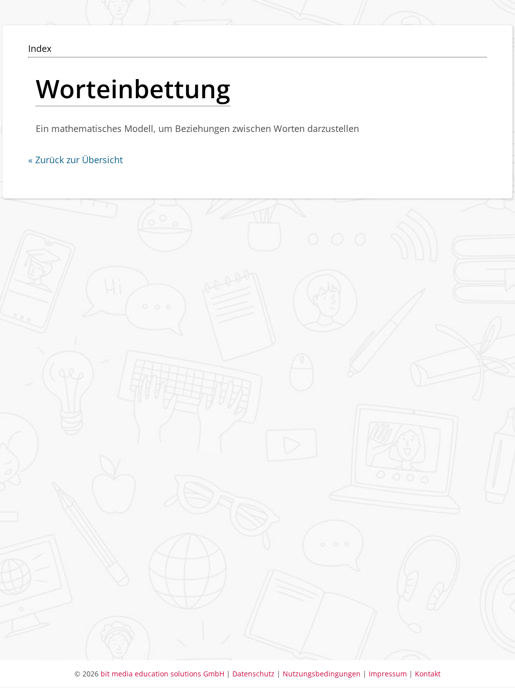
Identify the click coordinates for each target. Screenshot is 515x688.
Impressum (388, 673)
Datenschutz (253, 673)
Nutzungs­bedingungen (323, 673)
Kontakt (428, 673)
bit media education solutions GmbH (162, 673)
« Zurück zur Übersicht (75, 160)
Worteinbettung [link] (133, 89)
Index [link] (39, 48)
